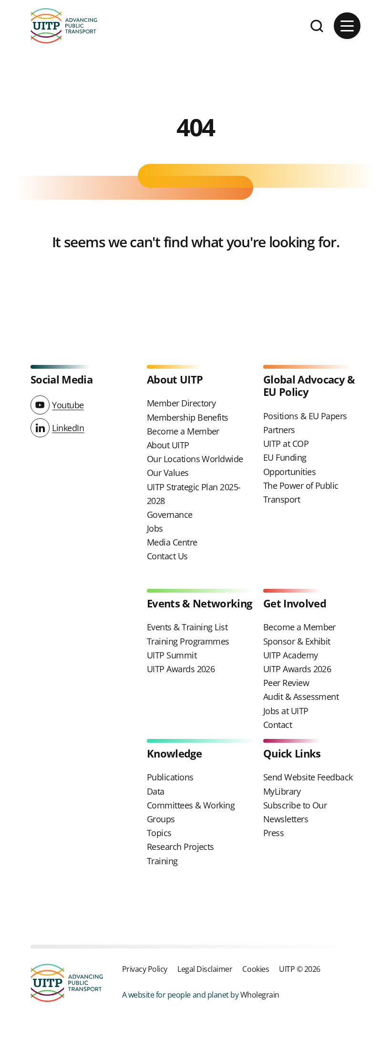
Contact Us (167, 556)
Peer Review (286, 682)
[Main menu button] (347, 25)
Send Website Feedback (308, 777)
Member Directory (181, 403)
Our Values (168, 472)
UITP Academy (290, 655)
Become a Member (183, 431)
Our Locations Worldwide (195, 458)
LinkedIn (68, 428)
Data (156, 791)
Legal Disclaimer (204, 969)
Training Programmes (188, 641)
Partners (279, 429)
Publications (170, 777)
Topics (159, 832)
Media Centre (172, 542)
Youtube (68, 405)
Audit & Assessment (301, 696)
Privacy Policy (144, 969)
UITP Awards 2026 (181, 669)
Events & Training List (187, 627)
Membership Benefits (187, 417)
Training (162, 861)
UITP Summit (171, 655)
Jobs (155, 528)
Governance (170, 514)
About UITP (168, 445)
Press (273, 832)
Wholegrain (259, 995)
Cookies (255, 969)
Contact (277, 724)
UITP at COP (286, 443)
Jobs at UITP (286, 711)
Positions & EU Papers (305, 416)
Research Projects (180, 846)
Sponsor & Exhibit (296, 641)
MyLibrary (281, 791)
